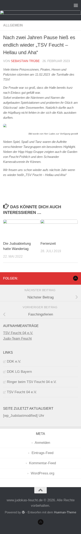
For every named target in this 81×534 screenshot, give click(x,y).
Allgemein (13, 25)
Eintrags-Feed (42, 453)
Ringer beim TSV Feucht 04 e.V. (31, 382)
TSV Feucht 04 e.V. (18, 333)
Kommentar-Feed (42, 463)
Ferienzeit (48, 244)
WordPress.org (42, 473)
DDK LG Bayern (19, 372)
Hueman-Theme (65, 512)
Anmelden (42, 443)
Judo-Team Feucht (17, 339)
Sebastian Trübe (25, 61)
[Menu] (76, 5)
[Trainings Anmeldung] (75, 278)
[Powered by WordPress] (23, 512)
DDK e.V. (14, 361)
